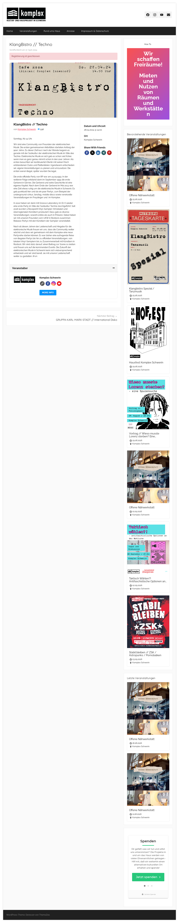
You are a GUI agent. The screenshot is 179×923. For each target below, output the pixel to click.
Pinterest (109, 152)
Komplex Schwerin (27, 129)
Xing (103, 152)
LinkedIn (98, 152)
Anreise (71, 31)
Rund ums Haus (52, 31)
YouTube (59, 283)
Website (42, 283)
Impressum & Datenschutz (95, 31)
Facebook (87, 152)
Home (10, 31)
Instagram (53, 283)
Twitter (92, 152)
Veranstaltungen (28, 31)
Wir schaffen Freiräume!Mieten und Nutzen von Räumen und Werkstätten (148, 83)
